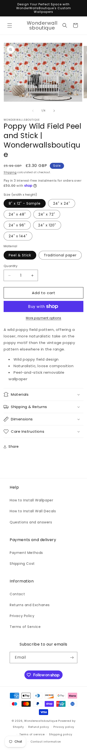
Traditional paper (60, 255)
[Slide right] (54, 110)
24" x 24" (61, 203)
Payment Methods (26, 552)
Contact (17, 594)
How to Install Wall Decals (33, 511)
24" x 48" (17, 214)
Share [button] (13, 446)
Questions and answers (31, 522)
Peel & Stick (20, 255)
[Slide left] (33, 110)
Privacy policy (63, 727)
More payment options (43, 318)
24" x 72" (46, 214)
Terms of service (31, 734)
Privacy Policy (22, 615)
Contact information (45, 742)
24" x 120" (47, 225)
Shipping (10, 172)
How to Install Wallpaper (31, 500)
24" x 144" (18, 236)
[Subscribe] (71, 657)
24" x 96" (17, 225)
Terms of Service (25, 626)
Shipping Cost (22, 563)
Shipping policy (60, 734)
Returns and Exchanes (30, 605)
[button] (9, 25)
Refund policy (38, 727)
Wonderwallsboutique (40, 721)
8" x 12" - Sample (25, 203)
